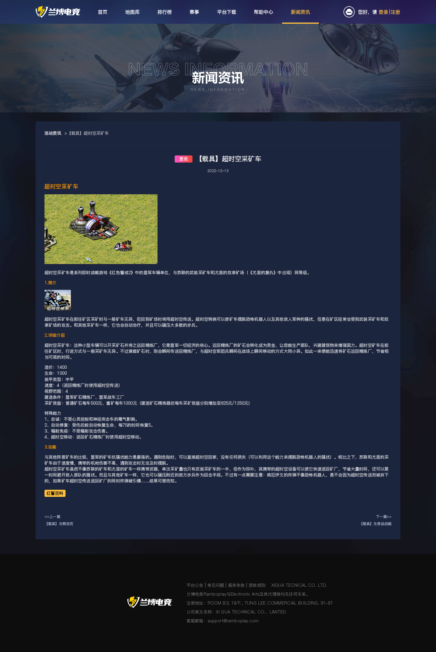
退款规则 (257, 585)
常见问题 (215, 585)
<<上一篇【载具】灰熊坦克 (58, 520)
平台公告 (195, 585)
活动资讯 (52, 133)
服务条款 (236, 585)
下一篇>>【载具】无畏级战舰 (375, 520)
